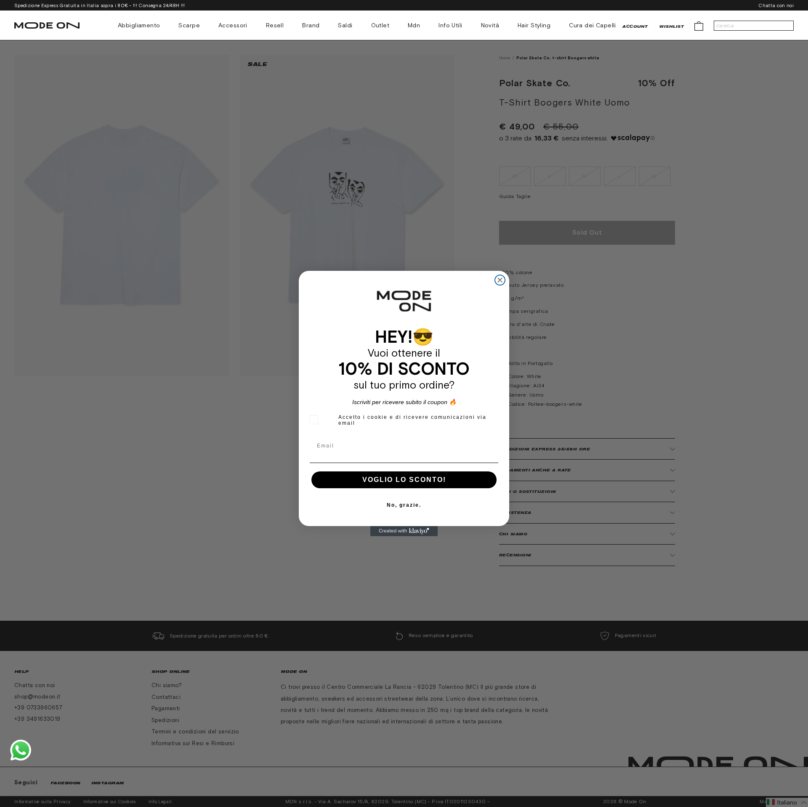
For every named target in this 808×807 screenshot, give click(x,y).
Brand (310, 25)
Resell (275, 25)
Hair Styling (534, 25)
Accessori (232, 25)
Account (635, 26)
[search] (754, 26)
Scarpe (189, 25)
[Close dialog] (500, 280)
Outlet (380, 25)
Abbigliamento (139, 25)
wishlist (671, 26)
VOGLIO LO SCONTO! (404, 479)
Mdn (414, 25)
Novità (490, 25)
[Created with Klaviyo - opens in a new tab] (404, 531)
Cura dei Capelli (592, 25)
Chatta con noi (776, 5)
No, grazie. (404, 505)
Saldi (345, 25)
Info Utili (450, 25)
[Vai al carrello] (698, 25)
